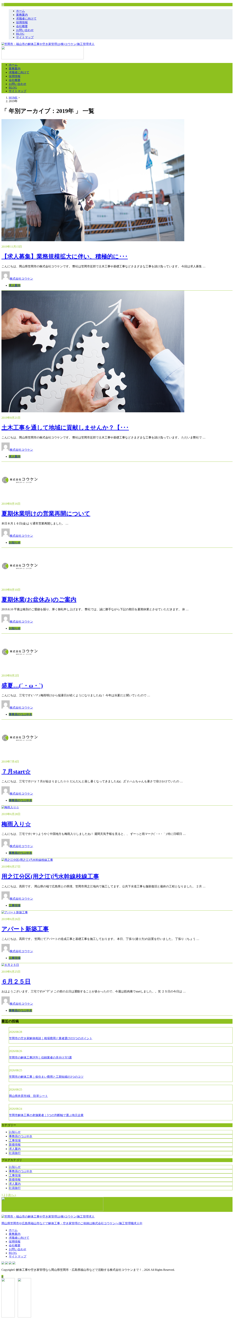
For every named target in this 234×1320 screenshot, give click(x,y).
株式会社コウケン (21, 278)
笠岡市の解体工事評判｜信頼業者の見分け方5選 (40, 1057)
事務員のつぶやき (20, 714)
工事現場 (14, 905)
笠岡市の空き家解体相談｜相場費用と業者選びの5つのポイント (50, 1038)
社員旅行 (15, 1153)
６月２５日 (16, 981)
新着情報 (15, 1144)
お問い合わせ (25, 30)
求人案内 (14, 285)
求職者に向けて (26, 18)
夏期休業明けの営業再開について (45, 513)
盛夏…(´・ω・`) (22, 685)
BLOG (20, 33)
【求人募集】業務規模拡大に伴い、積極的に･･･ (64, 256)
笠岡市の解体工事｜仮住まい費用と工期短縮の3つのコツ (46, 1076)
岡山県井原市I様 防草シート (28, 1095)
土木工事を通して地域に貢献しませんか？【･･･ (65, 427)
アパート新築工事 (25, 929)
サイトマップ (25, 37)
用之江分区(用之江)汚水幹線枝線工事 (50, 876)
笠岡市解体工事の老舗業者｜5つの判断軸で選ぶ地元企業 (46, 1115)
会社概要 (22, 26)
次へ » (12, 1194)
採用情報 (22, 22)
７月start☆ (16, 771)
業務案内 (22, 14)
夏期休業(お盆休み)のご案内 (38, 599)
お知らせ (14, 542)
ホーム (20, 10)
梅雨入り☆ (16, 824)
